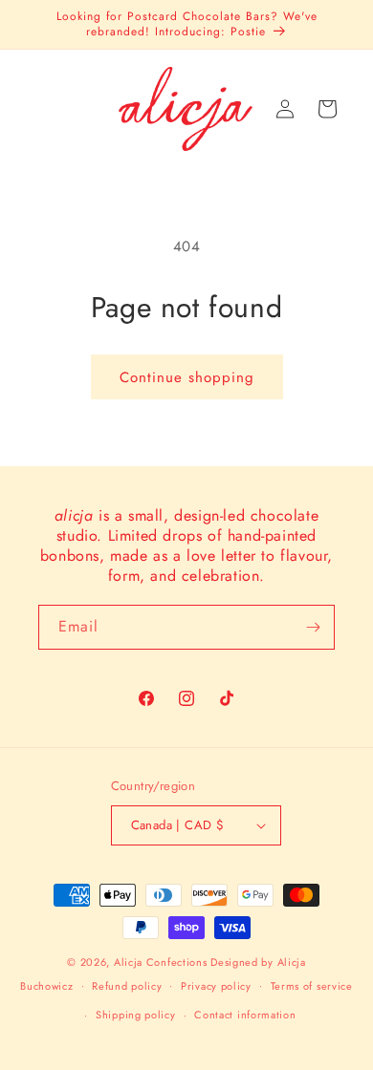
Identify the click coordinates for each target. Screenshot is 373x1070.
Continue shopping (187, 377)
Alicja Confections (161, 962)
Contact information (245, 1014)
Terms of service (312, 986)
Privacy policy (216, 986)
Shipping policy (136, 1014)
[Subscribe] (313, 627)
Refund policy (127, 986)
